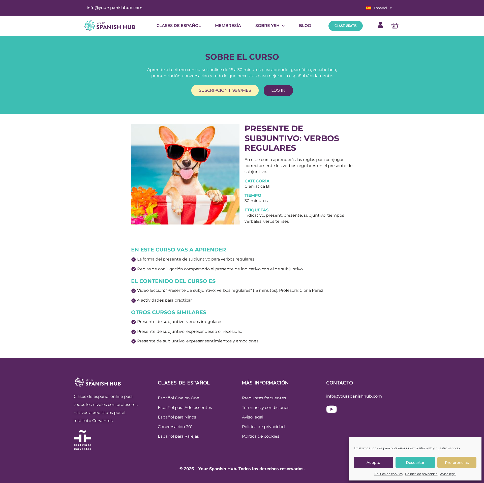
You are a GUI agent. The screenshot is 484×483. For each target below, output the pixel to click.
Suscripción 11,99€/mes (225, 90)
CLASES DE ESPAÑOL (179, 25)
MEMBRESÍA (228, 25)
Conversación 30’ (175, 426)
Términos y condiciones (265, 407)
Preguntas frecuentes (264, 398)
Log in (278, 90)
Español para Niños (177, 417)
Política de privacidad (421, 474)
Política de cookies (388, 474)
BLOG (305, 25)
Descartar (415, 462)
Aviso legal (448, 474)
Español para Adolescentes (185, 407)
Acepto (373, 462)
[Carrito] (395, 26)
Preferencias (457, 462)
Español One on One (178, 398)
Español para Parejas (178, 436)
